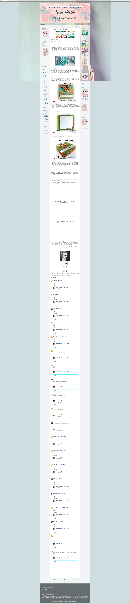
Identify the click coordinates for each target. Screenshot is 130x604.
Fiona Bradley (55, 493)
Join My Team (65, 271)
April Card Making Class (45, 124)
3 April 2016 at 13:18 (67, 422)
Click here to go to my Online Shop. (57, 172)
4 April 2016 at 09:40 (62, 535)
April (44, 93)
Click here (67, 244)
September (45, 85)
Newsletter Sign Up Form (65, 266)
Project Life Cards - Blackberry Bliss (45, 119)
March (45, 132)
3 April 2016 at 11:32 (69, 364)
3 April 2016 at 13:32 (62, 436)
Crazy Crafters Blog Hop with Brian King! (45, 111)
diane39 (68, 601)
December (45, 79)
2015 (44, 136)
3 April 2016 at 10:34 (58, 294)
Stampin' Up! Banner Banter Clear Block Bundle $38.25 (65, 201)
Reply (54, 283)
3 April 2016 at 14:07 (61, 464)
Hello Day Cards (56, 436)
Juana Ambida (55, 408)
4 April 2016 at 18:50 (65, 557)
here (59, 165)
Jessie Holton (58, 287)
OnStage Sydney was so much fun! (45, 108)
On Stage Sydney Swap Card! (45, 115)
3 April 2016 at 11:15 (65, 315)
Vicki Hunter (55, 280)
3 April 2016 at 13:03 (61, 408)
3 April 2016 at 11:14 (65, 287)
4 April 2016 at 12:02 (65, 457)
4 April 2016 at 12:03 (65, 500)
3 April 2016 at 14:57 (59, 478)
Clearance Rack (44, 589)
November (45, 81)
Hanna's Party (45, 121)
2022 (44, 69)
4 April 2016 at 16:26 (60, 550)
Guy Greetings (45, 130)
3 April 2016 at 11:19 (60, 350)
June (44, 90)
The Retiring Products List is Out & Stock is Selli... (45, 104)
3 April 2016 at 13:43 (66, 450)
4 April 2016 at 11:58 (65, 343)
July (44, 89)
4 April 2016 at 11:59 (65, 357)
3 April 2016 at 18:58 (65, 507)
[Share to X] (67, 275)
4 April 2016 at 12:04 (65, 528)
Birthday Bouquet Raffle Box (45, 95)
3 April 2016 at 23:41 (62, 521)
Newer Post (53, 579)
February (45, 133)
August (45, 87)
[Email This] (65, 275)
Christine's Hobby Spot (57, 507)
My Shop (43, 590)
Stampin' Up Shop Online (64, 270)
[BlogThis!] (66, 275)
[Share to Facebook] (68, 275)
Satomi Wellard (55, 535)
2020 (44, 72)
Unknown (55, 322)
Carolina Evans (55, 521)
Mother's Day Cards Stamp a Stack (45, 98)
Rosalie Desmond (56, 308)
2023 (44, 68)
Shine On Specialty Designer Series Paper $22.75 (65, 221)
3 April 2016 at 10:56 (60, 322)
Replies (55, 285)
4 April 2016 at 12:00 (65, 400)
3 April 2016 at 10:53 (63, 308)
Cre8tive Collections (56, 336)
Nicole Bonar (55, 464)
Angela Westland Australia (57, 450)
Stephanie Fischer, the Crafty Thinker (59, 364)
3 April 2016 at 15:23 (61, 493)
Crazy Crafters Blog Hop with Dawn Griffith (45, 127)
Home (43, 24)
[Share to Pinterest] (69, 275)
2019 (44, 73)
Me (53, 294)
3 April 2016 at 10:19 (61, 280)
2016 (44, 78)
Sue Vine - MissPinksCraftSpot (58, 422)
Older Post (76, 579)
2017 (44, 76)
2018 (44, 75)
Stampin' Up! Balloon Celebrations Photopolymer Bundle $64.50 (65, 182)
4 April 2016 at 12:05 (65, 543)
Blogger (75, 601)
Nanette (54, 478)
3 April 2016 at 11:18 (64, 336)
